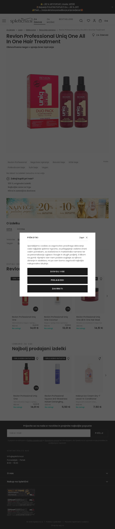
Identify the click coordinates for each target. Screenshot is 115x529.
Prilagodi (57, 280)
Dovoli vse (57, 271)
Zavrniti (57, 288)
